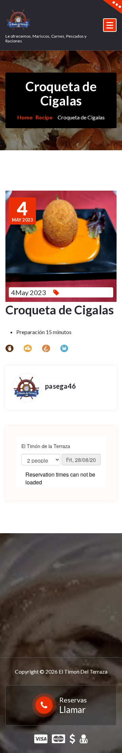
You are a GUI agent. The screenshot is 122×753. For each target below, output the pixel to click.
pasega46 (60, 386)
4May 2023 (28, 292)
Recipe (44, 117)
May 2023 (22, 211)
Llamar (72, 709)
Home (25, 117)
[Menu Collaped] (110, 25)
